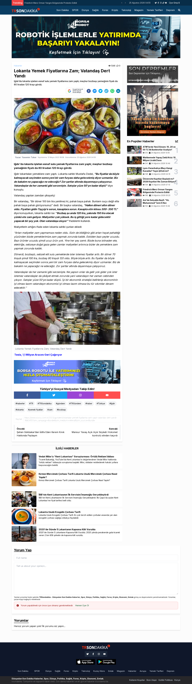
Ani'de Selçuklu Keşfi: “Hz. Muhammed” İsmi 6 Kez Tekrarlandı (53, 3)
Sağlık (95, 10)
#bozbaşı (61, 409)
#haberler (20, 403)
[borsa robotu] (96, 37)
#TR (31, 403)
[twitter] (100, 91)
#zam (49, 409)
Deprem (170, 10)
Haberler (18, 65)
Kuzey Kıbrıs (99, 671)
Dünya (85, 10)
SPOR (75, 10)
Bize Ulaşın (152, 680)
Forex (105, 10)
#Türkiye (101, 403)
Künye (177, 680)
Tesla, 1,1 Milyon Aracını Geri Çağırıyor (38, 354)
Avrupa (143, 671)
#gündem (60, 403)
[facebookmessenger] (94, 91)
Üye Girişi (173, 3)
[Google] (85, 662)
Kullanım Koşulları (137, 680)
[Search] (179, 10)
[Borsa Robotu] (67, 371)
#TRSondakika (44, 403)
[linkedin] (118, 91)
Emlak (111, 671)
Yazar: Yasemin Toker (25, 157)
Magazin (138, 10)
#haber (88, 403)
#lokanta (20, 409)
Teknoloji (126, 10)
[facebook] (89, 91)
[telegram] (106, 91)
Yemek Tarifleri (155, 10)
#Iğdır (112, 403)
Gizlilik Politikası (165, 680)
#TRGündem (75, 403)
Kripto (115, 10)
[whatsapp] (112, 91)
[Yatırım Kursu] (152, 110)
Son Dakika (62, 10)
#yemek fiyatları (35, 409)
